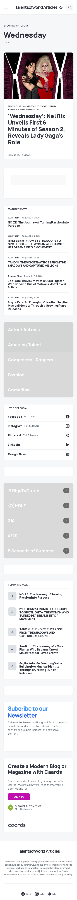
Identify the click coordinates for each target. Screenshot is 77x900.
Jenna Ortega (27, 106)
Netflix (52, 106)
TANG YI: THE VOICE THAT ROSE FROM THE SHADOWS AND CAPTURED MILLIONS (37, 264)
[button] (6, 7)
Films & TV (13, 106)
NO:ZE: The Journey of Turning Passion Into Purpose (38, 224)
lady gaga (41, 106)
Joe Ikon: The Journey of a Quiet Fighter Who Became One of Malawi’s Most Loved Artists (37, 284)
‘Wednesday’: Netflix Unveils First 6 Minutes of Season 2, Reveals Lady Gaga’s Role (36, 129)
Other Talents (16, 109)
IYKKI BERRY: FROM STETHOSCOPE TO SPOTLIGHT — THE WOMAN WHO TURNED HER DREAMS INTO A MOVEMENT (36, 244)
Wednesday (32, 109)
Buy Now (19, 796)
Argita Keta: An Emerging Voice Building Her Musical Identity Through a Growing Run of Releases (38, 305)
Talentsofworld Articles (36, 7)
